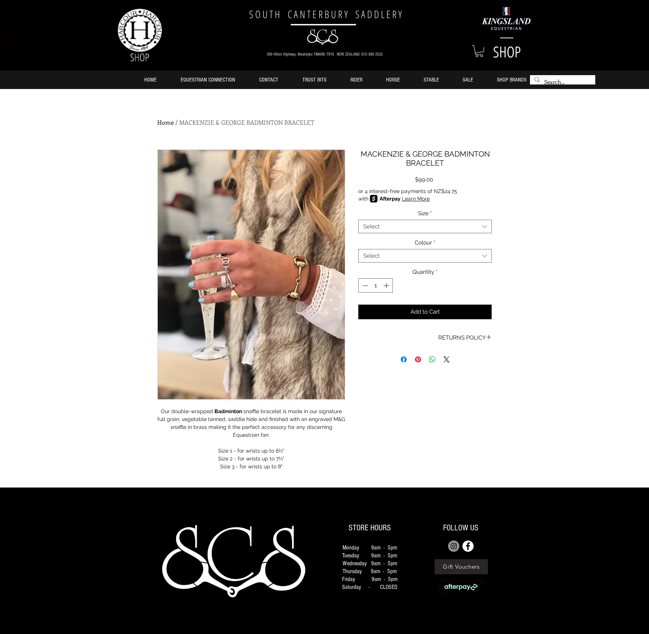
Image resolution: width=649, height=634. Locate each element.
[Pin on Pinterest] (418, 359)
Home (165, 122)
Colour (425, 242)
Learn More (416, 199)
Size (425, 213)
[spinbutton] (376, 286)
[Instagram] (453, 546)
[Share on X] (446, 359)
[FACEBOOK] (468, 546)
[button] (479, 51)
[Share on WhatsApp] (432, 359)
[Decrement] (364, 286)
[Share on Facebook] (403, 359)
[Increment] (387, 286)
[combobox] (425, 226)
